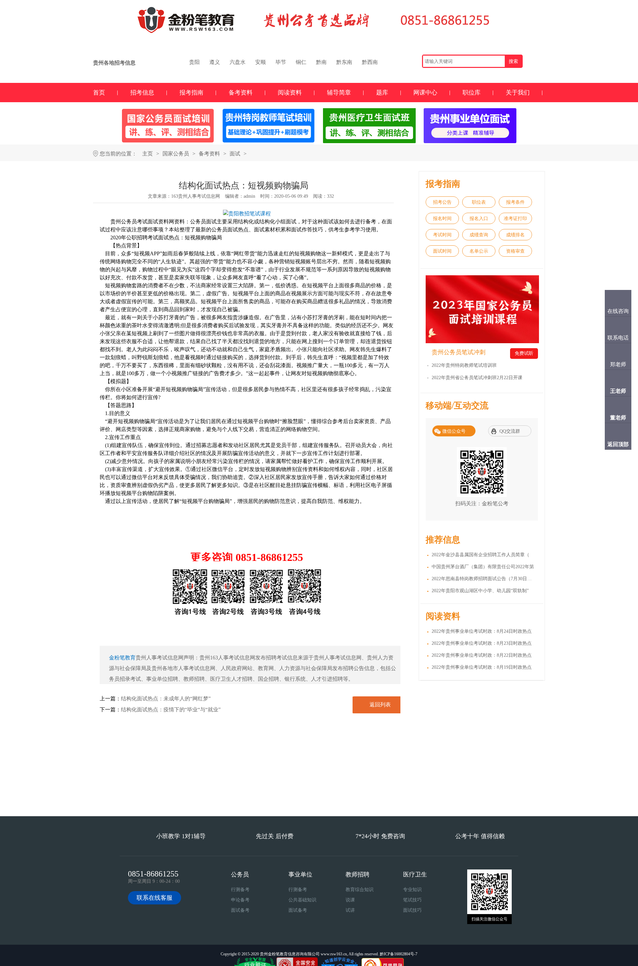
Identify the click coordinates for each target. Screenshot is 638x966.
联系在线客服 (154, 897)
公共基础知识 (302, 899)
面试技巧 (412, 910)
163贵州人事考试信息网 (195, 196)
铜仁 (301, 62)
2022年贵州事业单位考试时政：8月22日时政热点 (482, 655)
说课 (350, 899)
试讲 (350, 910)
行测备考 (240, 889)
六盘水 (238, 62)
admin (249, 196)
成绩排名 (515, 234)
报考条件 (515, 202)
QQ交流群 (509, 431)
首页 (99, 92)
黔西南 (370, 62)
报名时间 (442, 218)
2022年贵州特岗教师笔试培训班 (464, 365)
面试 (235, 153)
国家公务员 (175, 153)
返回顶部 (618, 444)
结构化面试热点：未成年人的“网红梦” (166, 698)
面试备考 (240, 910)
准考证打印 (515, 218)
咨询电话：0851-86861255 (356, 797)
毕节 (280, 62)
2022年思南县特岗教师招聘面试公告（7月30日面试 (484, 578)
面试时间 (442, 251)
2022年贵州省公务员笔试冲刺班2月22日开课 (477, 377)
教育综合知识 (359, 889)
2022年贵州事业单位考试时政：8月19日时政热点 (482, 667)
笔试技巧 (412, 899)
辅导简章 (339, 92)
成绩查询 (479, 234)
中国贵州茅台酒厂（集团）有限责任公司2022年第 (483, 566)
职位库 (471, 92)
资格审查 (515, 251)
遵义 (214, 62)
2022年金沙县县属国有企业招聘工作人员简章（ (480, 554)
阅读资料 (290, 92)
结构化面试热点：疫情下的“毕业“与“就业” (171, 709)
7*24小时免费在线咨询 (281, 797)
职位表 (479, 202)
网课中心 (425, 92)
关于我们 (518, 92)
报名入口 (479, 218)
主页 (147, 153)
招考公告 (442, 202)
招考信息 (142, 92)
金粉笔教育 (122, 657)
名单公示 (479, 251)
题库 (382, 92)
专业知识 (412, 889)
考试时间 (442, 234)
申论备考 (240, 899)
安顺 (260, 62)
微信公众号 (454, 431)
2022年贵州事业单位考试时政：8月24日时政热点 (482, 631)
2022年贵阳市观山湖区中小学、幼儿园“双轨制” (480, 590)
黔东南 (344, 62)
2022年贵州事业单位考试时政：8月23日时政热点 (482, 643)
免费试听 (524, 353)
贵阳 (194, 62)
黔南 (321, 62)
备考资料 (241, 92)
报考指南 (191, 92)
